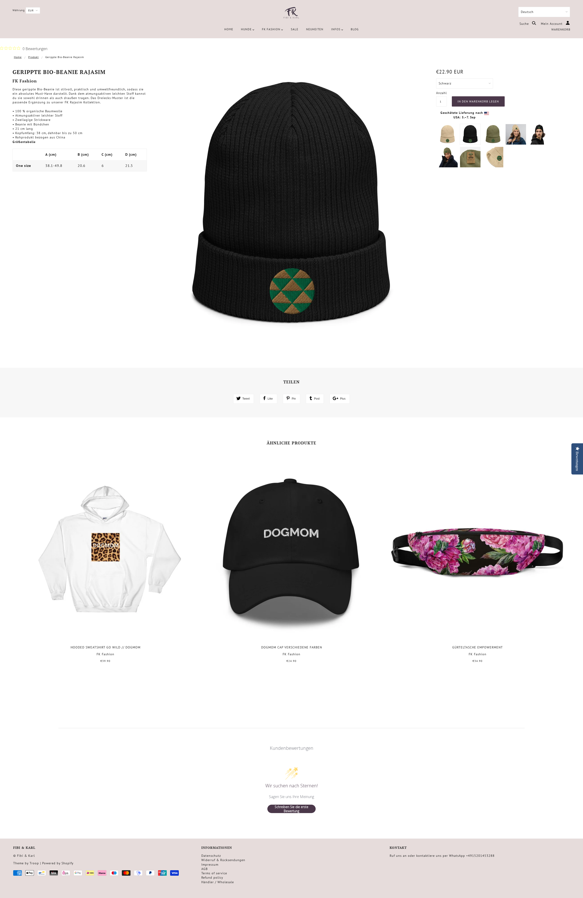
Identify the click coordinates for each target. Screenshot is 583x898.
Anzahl (441, 93)
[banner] (291, 13)
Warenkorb (560, 29)
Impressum (209, 864)
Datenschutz (211, 856)
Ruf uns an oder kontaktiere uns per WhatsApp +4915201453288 (442, 856)
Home (18, 57)
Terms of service (214, 873)
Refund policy (212, 877)
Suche (524, 24)
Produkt (33, 57)
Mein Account (552, 24)
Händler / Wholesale (217, 882)
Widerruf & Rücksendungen (223, 860)
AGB (204, 869)
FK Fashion (25, 81)
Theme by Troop (26, 863)
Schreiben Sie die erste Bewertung (291, 809)
